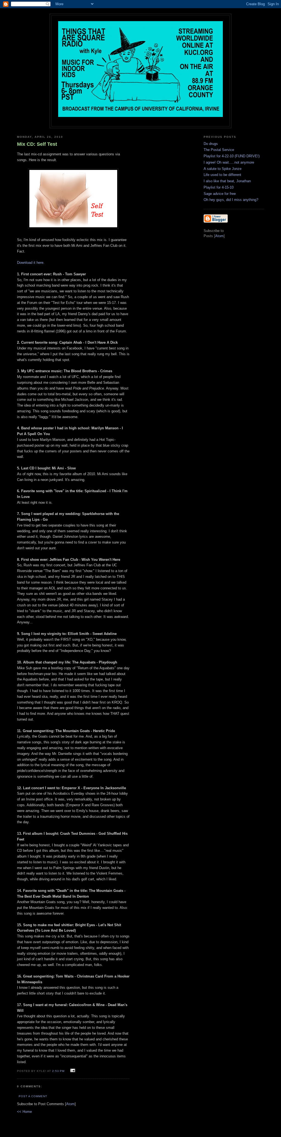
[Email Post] (71, 1071)
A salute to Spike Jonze (222, 169)
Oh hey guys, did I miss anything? (231, 200)
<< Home (24, 1112)
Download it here (30, 263)
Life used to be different (222, 175)
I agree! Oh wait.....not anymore (229, 162)
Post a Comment (33, 1096)
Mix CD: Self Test (37, 144)
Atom (70, 1104)
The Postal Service (219, 150)
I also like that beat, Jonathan (227, 181)
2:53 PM (59, 1070)
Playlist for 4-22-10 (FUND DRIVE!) (232, 156)
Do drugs (211, 144)
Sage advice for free (220, 194)
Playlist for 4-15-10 (219, 187)
